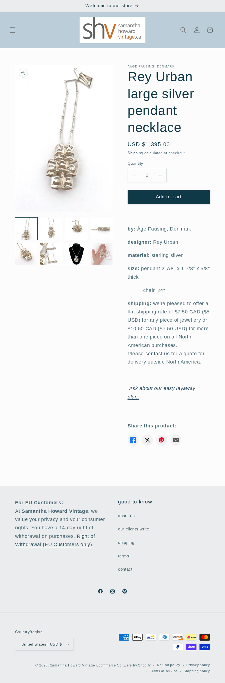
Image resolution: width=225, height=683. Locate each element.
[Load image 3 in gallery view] (76, 229)
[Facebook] (133, 440)
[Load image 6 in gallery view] (51, 254)
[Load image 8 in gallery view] (102, 254)
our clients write (133, 529)
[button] (12, 30)
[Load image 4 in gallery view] (102, 229)
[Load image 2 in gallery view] (51, 229)
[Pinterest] (161, 440)
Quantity (135, 163)
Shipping (135, 153)
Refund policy (168, 665)
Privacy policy (198, 665)
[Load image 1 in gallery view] (26, 229)
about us (126, 515)
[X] (147, 440)
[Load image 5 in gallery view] (26, 254)
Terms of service (164, 671)
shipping (126, 542)
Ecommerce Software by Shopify (123, 665)
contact (125, 569)
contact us (157, 353)
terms (123, 556)
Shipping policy (197, 671)
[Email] (175, 440)
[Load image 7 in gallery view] (76, 254)
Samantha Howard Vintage (72, 665)
